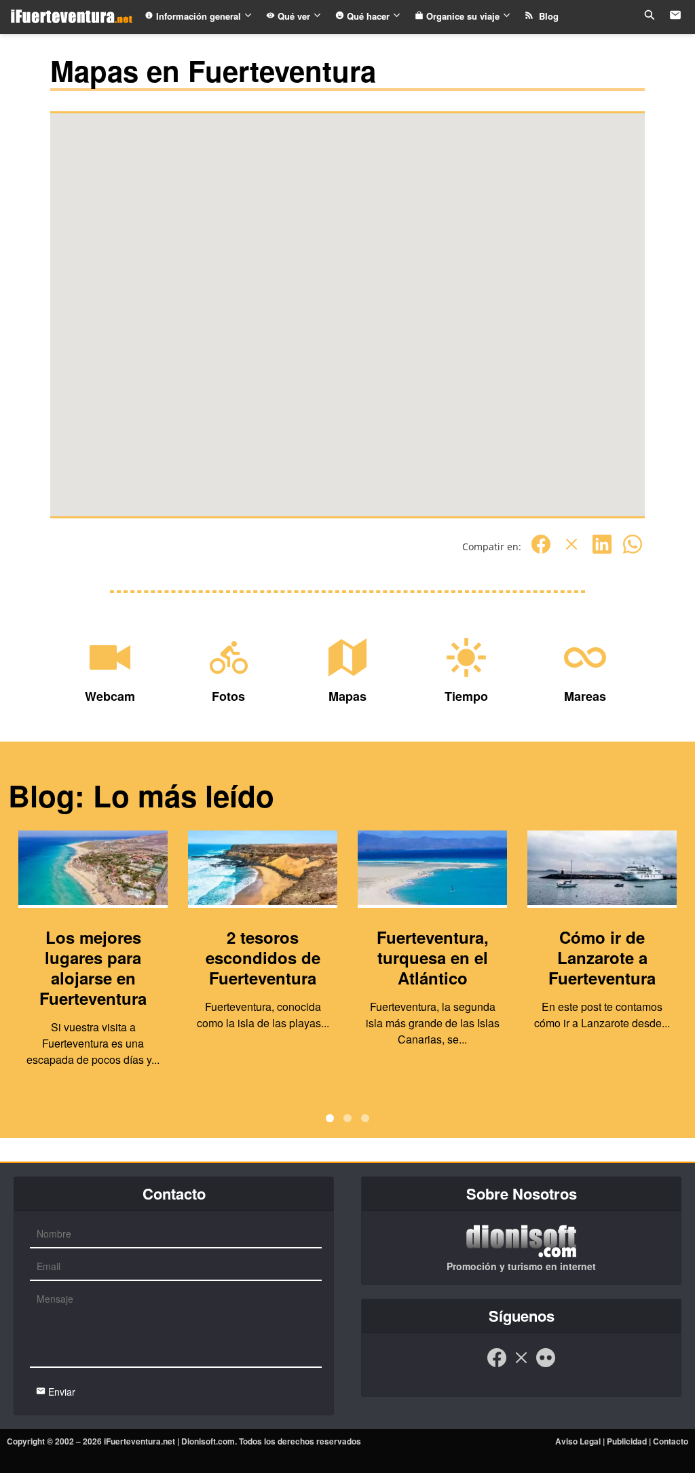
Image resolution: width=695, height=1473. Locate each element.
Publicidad (627, 1441)
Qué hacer (368, 15)
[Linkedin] (602, 551)
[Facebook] (541, 551)
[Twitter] (571, 551)
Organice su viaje (463, 15)
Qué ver (294, 15)
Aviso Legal (578, 1441)
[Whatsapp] (632, 551)
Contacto (670, 1441)
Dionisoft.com (208, 1441)
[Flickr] (546, 1364)
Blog (546, 15)
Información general (198, 15)
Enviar (60, 1391)
